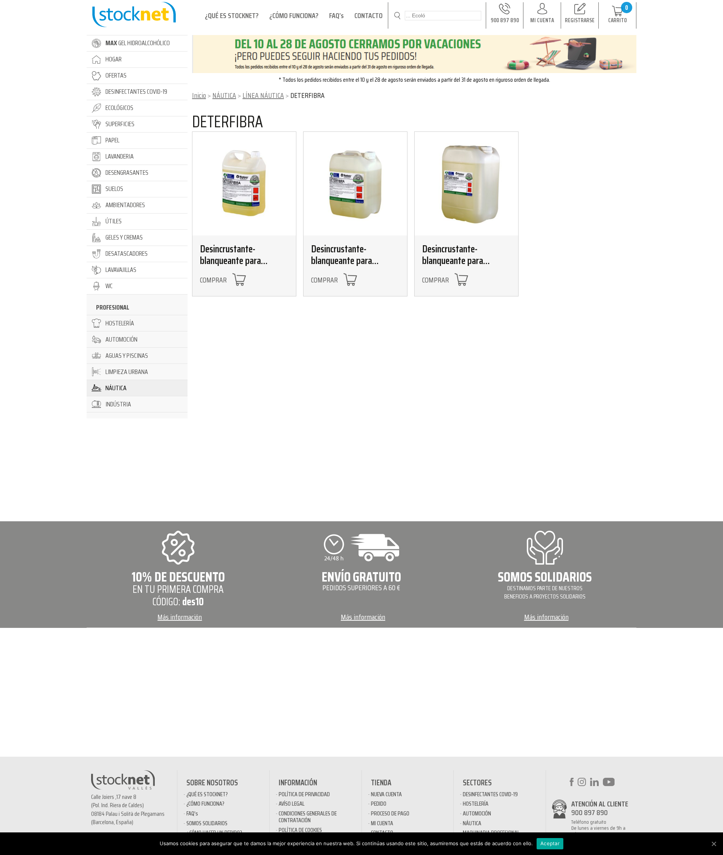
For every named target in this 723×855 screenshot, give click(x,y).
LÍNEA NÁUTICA (263, 95)
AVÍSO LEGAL (292, 803)
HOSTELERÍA (475, 803)
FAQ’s (336, 15)
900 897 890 (589, 812)
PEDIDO (378, 803)
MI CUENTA (382, 823)
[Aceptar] (713, 843)
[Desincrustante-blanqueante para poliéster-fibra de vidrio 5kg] (244, 183)
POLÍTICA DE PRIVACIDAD (304, 794)
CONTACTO (368, 15)
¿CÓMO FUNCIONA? (294, 15)
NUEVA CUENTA (386, 794)
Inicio (199, 95)
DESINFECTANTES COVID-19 (490, 794)
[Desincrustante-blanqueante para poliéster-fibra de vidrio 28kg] (466, 183)
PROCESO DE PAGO (390, 813)
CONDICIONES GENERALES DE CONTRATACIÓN (308, 817)
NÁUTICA (224, 95)
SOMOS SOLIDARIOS (206, 823)
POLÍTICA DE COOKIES (300, 830)
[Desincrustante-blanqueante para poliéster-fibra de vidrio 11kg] (355, 183)
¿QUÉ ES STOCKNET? (232, 15)
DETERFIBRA (227, 121)
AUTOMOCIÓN (477, 813)
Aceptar (550, 843)
